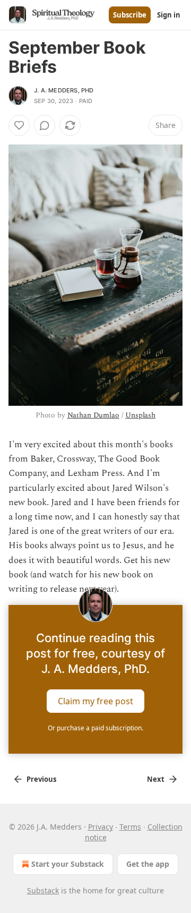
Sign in (168, 15)
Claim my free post (95, 701)
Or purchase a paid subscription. (95, 727)
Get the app (147, 864)
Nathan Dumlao (93, 415)
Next (155, 779)
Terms (130, 827)
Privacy (100, 827)
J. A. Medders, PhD (64, 90)
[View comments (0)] (44, 125)
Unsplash (140, 415)
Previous (41, 779)
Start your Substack (67, 864)
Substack (43, 890)
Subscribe (129, 15)
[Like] (19, 125)
